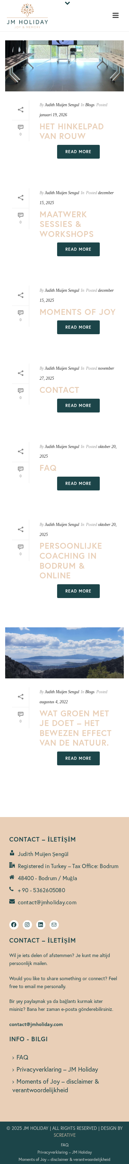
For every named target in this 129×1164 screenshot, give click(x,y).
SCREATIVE (65, 1135)
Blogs (90, 104)
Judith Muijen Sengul (62, 104)
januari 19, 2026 (53, 114)
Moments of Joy (78, 311)
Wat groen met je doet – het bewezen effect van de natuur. (76, 728)
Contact (59, 389)
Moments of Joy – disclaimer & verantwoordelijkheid (55, 1085)
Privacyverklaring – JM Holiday (57, 1069)
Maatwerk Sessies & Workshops (67, 224)
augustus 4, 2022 (54, 701)
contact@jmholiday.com (47, 902)
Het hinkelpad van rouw (72, 131)
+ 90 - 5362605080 (41, 890)
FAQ (48, 467)
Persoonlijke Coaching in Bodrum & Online (71, 560)
